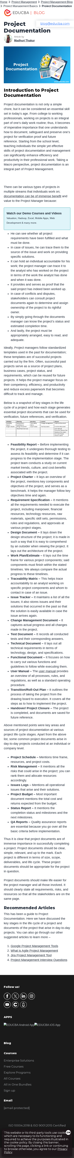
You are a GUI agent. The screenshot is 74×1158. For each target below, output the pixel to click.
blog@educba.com (55, 24)
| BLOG (37, 12)
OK (69, 1132)
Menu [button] (63, 13)
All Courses (12, 1078)
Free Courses (14, 1066)
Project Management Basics (20, 6)
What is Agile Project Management (34, 950)
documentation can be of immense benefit (32, 196)
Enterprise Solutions (19, 1060)
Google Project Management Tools (34, 946)
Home (3, 2)
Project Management (24, 2)
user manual (47, 671)
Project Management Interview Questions (39, 960)
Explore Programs (17, 1072)
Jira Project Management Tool (31, 955)
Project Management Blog (57, 2)
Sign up (9, 1090)
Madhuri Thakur (24, 40)
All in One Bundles (17, 1084)
